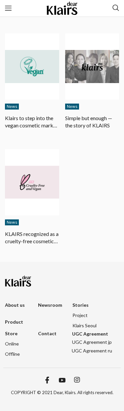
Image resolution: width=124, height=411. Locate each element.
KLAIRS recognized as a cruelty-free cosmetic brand (32, 238)
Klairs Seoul (84, 325)
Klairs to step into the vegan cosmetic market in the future (31, 122)
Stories (80, 305)
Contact (47, 333)
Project (80, 315)
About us (15, 305)
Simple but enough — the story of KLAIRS (88, 121)
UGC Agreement (90, 334)
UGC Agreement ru (92, 350)
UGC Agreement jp (92, 342)
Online (12, 343)
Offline (12, 354)
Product (14, 322)
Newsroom (50, 305)
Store (11, 333)
